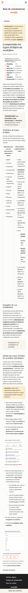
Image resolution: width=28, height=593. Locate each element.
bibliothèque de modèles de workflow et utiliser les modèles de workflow (13, 322)
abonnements (9, 60)
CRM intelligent (10, 76)
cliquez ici (20, 39)
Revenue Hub (11, 79)
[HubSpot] (2, 2)
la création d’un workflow (12, 88)
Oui (7, 557)
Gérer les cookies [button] (11, 583)
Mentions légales (11, 577)
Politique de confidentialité (14, 580)
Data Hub (9, 72)
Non (14, 557)
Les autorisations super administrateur (11, 118)
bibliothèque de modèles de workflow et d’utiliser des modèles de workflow (14, 99)
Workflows (19, 120)
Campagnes (21, 169)
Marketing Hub (10, 65)
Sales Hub (9, 68)
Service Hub (10, 70)
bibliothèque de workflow (17, 104)
